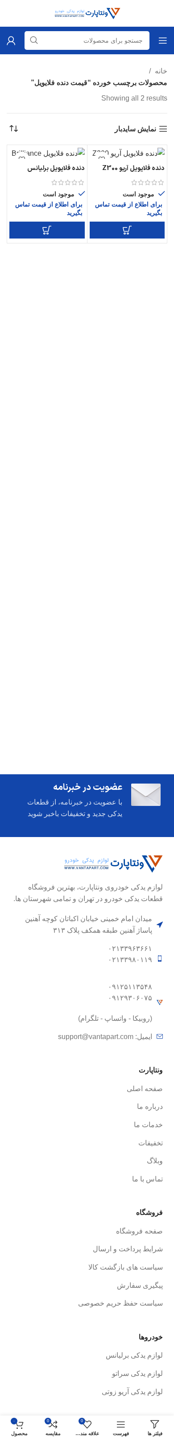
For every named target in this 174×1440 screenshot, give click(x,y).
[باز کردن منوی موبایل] (163, 40)
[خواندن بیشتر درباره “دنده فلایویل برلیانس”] (47, 230)
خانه (160, 71)
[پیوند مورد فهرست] (87, 1089)
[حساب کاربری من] (11, 40)
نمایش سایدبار (135, 129)
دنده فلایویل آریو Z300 (133, 168)
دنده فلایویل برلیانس (56, 168)
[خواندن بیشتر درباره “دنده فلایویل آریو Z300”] (127, 230)
